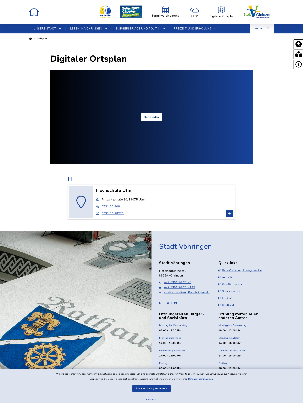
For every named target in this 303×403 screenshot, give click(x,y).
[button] (298, 44)
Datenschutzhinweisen (200, 378)
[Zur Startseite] (30, 38)
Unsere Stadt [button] (44, 28)
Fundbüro (227, 298)
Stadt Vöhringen (185, 246)
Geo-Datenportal (232, 284)
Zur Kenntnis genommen (151, 388)
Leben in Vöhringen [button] (86, 28)
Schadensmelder (232, 291)
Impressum (151, 399)
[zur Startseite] (34, 12)
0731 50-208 (111, 206)
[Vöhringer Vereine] (131, 12)
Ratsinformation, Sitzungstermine (242, 270)
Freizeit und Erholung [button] (193, 28)
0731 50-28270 (113, 213)
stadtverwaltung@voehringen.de (187, 292)
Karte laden (151, 117)
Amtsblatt (228, 277)
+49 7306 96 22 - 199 (179, 287)
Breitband (228, 305)
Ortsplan (42, 38)
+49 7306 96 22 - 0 (177, 282)
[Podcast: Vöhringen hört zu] (105, 12)
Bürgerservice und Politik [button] (138, 28)
